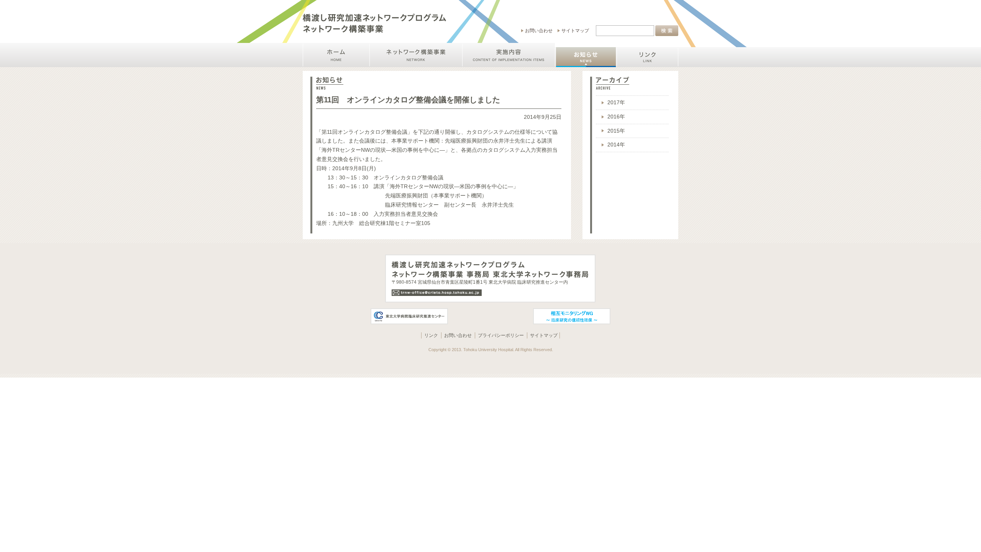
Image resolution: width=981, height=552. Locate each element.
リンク (431, 335)
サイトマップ (575, 30)
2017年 (616, 102)
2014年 (616, 145)
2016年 (616, 117)
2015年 (616, 131)
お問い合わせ (539, 30)
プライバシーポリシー (501, 335)
